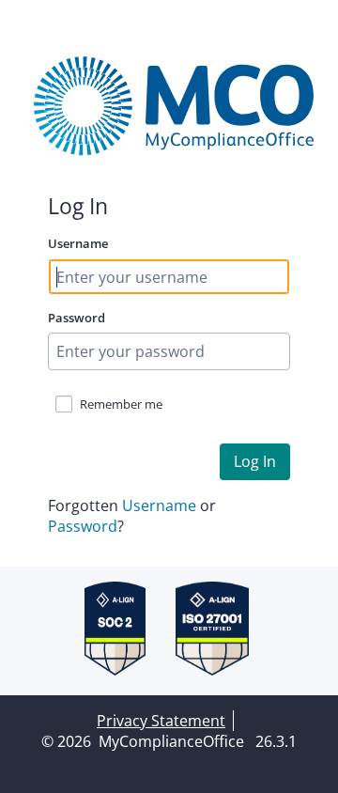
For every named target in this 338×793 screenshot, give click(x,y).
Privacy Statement (161, 720)
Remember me (121, 404)
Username (78, 243)
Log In (255, 461)
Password (76, 317)
